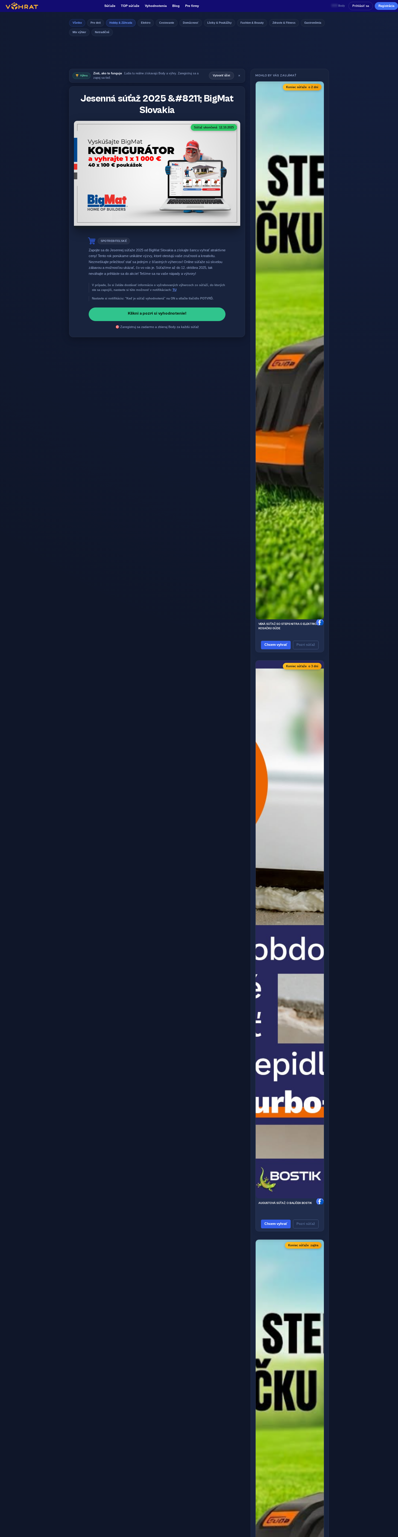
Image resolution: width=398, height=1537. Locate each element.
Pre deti (96, 22)
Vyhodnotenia (156, 6)
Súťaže (109, 6)
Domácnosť (191, 22)
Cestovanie (166, 22)
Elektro (145, 22)
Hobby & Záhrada (120, 22)
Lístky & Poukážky (219, 22)
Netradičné (102, 32)
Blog (176, 6)
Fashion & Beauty (252, 22)
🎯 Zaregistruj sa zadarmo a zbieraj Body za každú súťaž (157, 327)
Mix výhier (79, 32)
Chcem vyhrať (275, 645)
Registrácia (386, 6)
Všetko (77, 22)
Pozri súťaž (305, 645)
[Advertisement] (199, 53)
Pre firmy (192, 6)
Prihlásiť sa (360, 6)
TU (174, 290)
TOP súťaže (130, 6)
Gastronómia (312, 22)
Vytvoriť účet (221, 75)
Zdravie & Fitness (284, 22)
